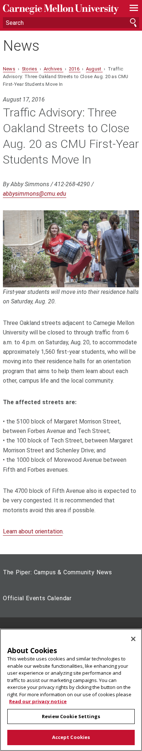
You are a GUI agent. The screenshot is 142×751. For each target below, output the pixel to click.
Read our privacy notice (38, 701)
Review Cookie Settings (71, 716)
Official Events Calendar (37, 598)
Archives (54, 69)
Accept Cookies (71, 737)
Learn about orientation (33, 531)
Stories (30, 69)
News (21, 46)
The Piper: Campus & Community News (57, 572)
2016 (75, 69)
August (94, 69)
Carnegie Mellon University (61, 9)
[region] (71, 690)
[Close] (133, 639)
